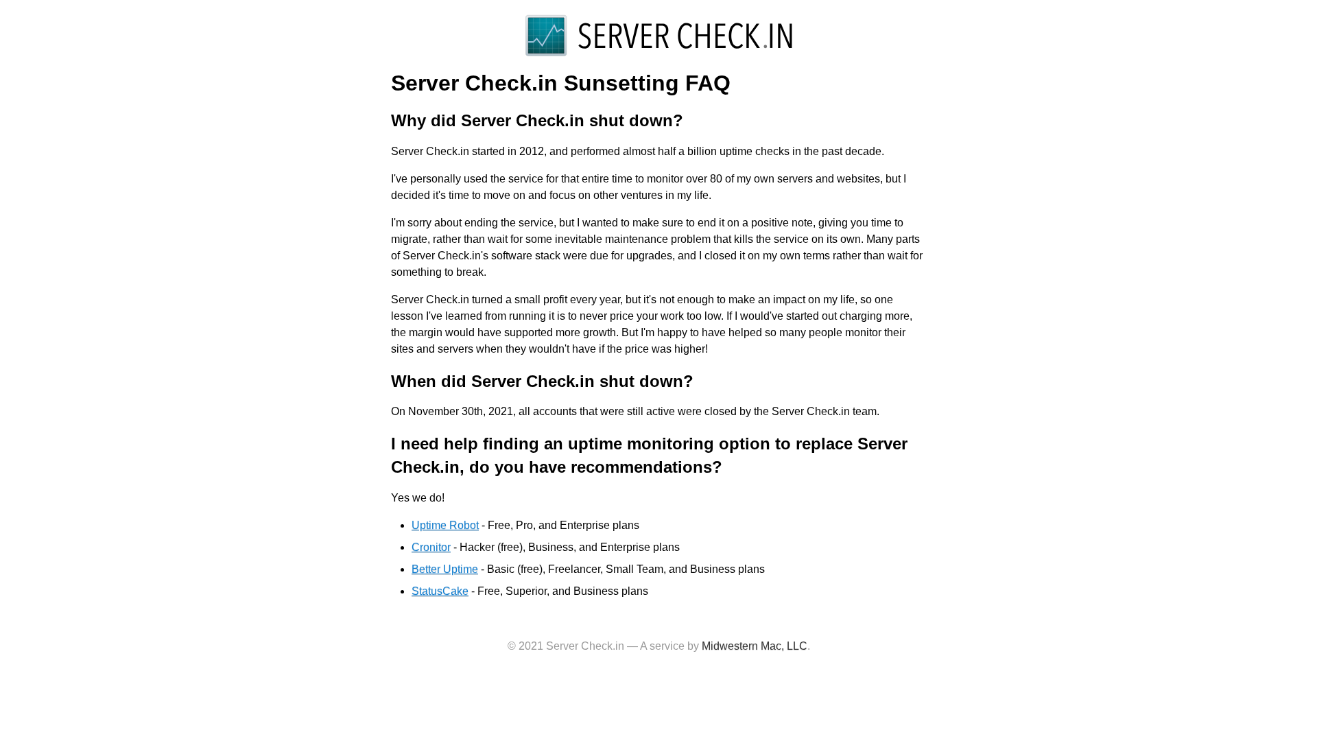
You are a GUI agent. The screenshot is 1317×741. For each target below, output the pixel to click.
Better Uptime (445, 569)
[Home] (658, 55)
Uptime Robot (445, 525)
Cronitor (431, 547)
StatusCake (440, 591)
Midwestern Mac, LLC (754, 646)
